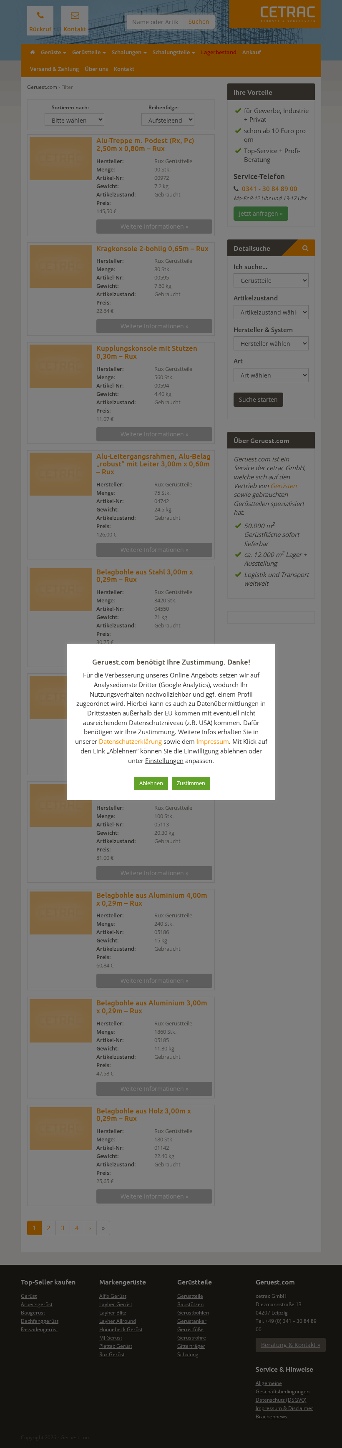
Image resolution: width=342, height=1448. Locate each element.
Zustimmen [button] (191, 783)
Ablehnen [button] (151, 783)
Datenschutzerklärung (130, 741)
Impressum (212, 741)
